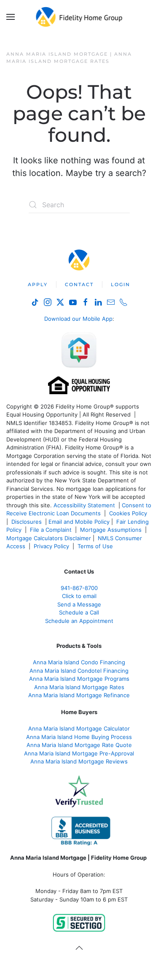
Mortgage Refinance (79, 695)
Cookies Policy (129, 513)
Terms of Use (96, 546)
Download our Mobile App (78, 318)
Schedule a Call (79, 612)
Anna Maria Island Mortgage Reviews (79, 761)
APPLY (38, 284)
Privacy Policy (51, 546)
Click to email (79, 596)
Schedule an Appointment (79, 620)
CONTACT (79, 284)
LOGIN (120, 284)
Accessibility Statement (84, 505)
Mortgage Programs (79, 678)
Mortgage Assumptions (111, 529)
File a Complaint (51, 529)
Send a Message (79, 604)
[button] (10, 17)
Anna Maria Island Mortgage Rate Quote (79, 745)
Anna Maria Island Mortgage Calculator (79, 728)
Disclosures (26, 521)
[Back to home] (79, 17)
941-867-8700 (79, 588)
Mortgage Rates (79, 687)
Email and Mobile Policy (79, 521)
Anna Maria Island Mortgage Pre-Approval (79, 753)
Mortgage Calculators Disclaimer (48, 538)
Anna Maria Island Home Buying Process (79, 737)
